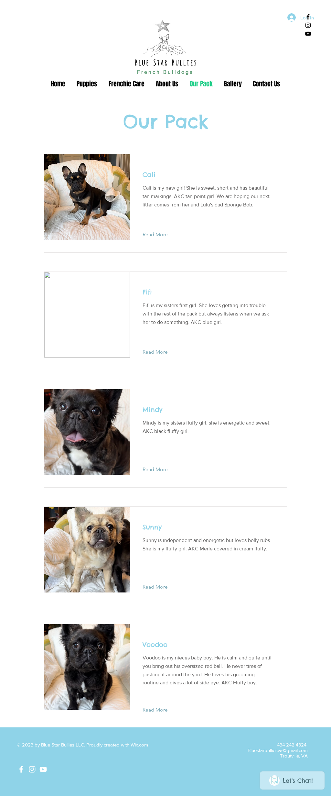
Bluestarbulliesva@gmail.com (278, 750)
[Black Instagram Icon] (308, 25)
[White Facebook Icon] (21, 769)
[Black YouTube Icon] (308, 33)
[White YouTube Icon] (43, 769)
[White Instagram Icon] (32, 769)
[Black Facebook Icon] (308, 16)
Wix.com (139, 744)
